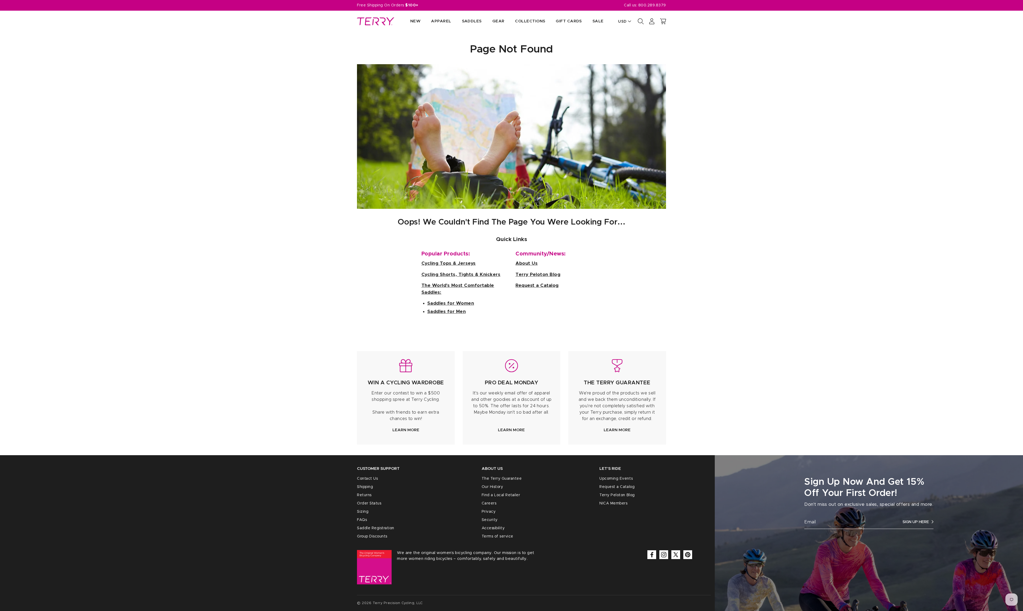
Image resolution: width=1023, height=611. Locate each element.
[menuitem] (410, 21)
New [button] (415, 21)
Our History (492, 487)
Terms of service (497, 536)
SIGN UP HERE (916, 522)
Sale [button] (598, 21)
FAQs (362, 520)
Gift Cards (569, 21)
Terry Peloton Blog (617, 495)
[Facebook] (651, 554)
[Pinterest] (687, 554)
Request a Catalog (617, 487)
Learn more (405, 430)
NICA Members (613, 503)
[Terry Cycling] (375, 21)
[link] (406, 398)
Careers (489, 503)
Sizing (362, 512)
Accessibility (493, 528)
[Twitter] (675, 554)
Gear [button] (498, 21)
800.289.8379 (652, 5)
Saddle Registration (375, 528)
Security (490, 520)
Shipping (365, 487)
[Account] (652, 21)
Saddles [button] (472, 21)
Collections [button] (530, 21)
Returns (364, 495)
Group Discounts (372, 536)
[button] (663, 21)
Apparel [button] (441, 21)
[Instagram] (663, 554)
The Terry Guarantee (502, 478)
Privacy (489, 512)
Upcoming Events (616, 478)
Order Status (369, 503)
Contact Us (367, 478)
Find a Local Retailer (501, 495)
